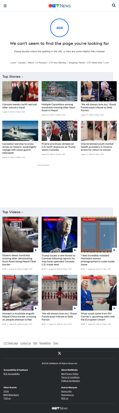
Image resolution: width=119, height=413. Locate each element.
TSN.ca (7, 398)
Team (55, 343)
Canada (22, 62)
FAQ (35, 343)
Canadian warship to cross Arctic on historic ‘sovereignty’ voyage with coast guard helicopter (19, 148)
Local (13, 62)
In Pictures (41, 62)
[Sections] (5, 6)
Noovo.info (66, 391)
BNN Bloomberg (11, 395)
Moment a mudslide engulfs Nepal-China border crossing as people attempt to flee (19, 316)
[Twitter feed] (59, 353)
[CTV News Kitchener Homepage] (60, 6)
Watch (31, 62)
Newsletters (45, 343)
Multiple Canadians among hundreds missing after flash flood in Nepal (58, 107)
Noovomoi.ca (67, 395)
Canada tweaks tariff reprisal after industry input (19, 106)
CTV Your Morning (57, 62)
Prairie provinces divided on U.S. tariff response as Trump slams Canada (59, 147)
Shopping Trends (76, 62)
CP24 (6, 391)
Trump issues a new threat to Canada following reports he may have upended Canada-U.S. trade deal (58, 260)
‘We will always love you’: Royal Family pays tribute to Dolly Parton (98, 107)
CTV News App (10, 343)
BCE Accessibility (11, 374)
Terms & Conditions (70, 377)
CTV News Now (94, 62)
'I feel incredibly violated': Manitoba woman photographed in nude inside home (98, 260)
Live (107, 62)
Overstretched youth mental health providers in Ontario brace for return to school (97, 147)
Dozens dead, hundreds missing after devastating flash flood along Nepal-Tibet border (19, 260)
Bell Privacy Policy (70, 374)
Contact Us (25, 343)
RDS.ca (64, 398)
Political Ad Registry (70, 381)
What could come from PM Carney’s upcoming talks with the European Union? (98, 316)
